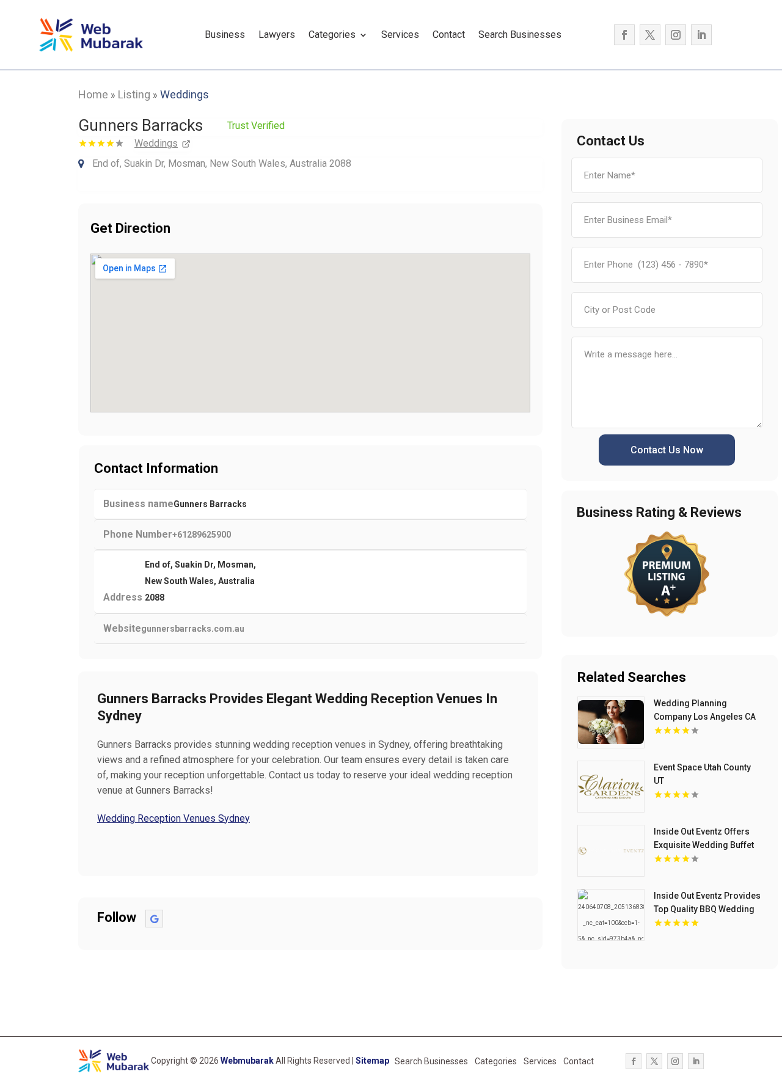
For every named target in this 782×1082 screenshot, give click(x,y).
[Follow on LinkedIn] (701, 34)
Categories (332, 34)
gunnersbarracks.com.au (192, 629)
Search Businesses (519, 34)
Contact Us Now (666, 450)
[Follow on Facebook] (624, 34)
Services (400, 34)
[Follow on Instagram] (675, 34)
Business (225, 34)
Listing (134, 94)
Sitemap (372, 1061)
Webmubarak (247, 1061)
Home (93, 94)
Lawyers (276, 34)
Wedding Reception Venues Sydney (173, 818)
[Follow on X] (650, 34)
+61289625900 (201, 534)
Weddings (184, 94)
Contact (449, 34)
